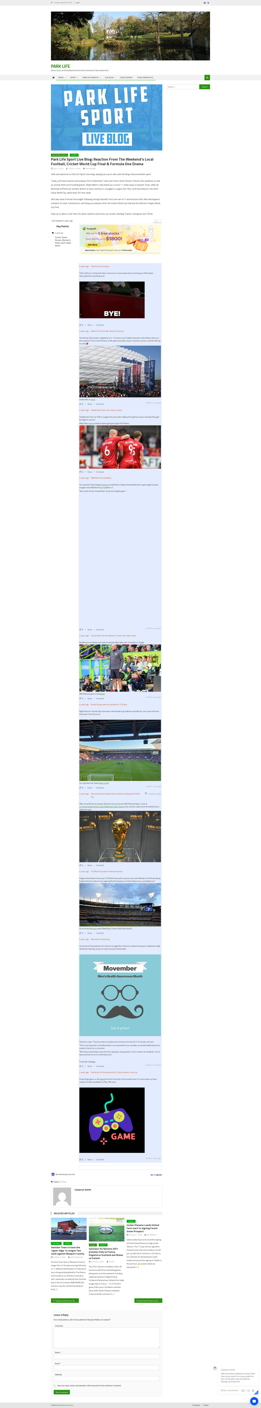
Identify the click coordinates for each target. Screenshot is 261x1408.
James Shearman (76, 1257)
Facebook (196, 1405)
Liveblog (63, 1181)
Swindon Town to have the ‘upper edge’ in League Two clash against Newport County (67, 1250)
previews (104, 484)
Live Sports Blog (59, 155)
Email (57, 1363)
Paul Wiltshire (152, 1234)
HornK (111, 1261)
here (93, 1061)
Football (56, 1243)
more (93, 399)
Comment (59, 1325)
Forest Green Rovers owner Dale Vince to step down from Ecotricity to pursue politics (149, 1300)
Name (58, 1352)
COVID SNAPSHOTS (145, 77)
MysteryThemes (67, 1405)
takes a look (104, 783)
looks (90, 423)
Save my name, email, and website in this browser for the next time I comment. (89, 1385)
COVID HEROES (126, 77)
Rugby (93, 1245)
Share (89, 325)
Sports (74, 155)
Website (58, 1374)
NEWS (61, 77)
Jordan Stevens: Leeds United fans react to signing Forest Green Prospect (143, 1228)
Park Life (60, 66)
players (94, 928)
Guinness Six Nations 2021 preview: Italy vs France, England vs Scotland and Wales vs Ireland (106, 1253)
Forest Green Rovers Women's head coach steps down (63, 241)
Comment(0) (91, 168)
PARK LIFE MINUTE (90, 77)
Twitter (206, 1405)
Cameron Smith (74, 168)
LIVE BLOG (109, 77)
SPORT (73, 77)
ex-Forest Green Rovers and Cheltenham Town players (102, 806)
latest (102, 693)
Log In (78, 2)
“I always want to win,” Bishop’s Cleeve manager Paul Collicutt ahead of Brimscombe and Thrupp (67, 1300)
